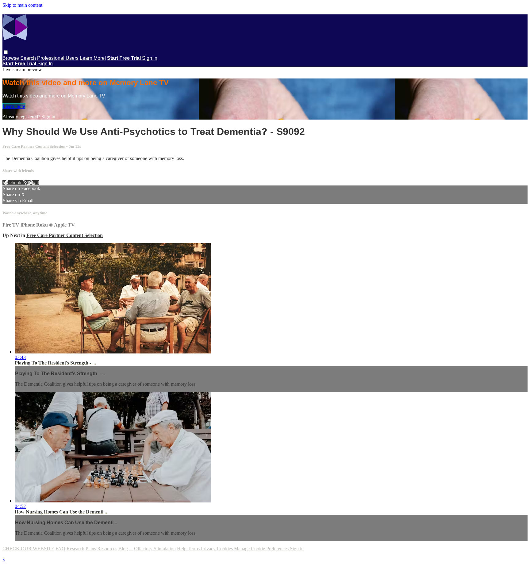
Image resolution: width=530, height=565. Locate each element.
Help (182, 548)
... (131, 548)
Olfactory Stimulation (155, 548)
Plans (91, 548)
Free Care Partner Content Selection (34, 146)
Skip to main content (22, 5)
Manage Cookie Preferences (262, 548)
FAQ (60, 548)
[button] (6, 52)
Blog (123, 548)
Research (75, 548)
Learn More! (93, 58)
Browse (11, 58)
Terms (194, 548)
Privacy (209, 548)
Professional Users (58, 58)
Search (28, 58)
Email (33, 182)
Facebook (12, 182)
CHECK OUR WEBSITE (28, 548)
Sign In (45, 63)
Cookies (225, 548)
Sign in (149, 58)
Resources (107, 548)
